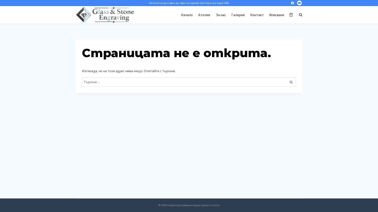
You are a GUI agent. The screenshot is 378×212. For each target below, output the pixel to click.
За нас (221, 15)
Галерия (238, 15)
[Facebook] (292, 3)
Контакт (257, 15)
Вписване (276, 15)
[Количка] (291, 15)
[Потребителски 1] (299, 3)
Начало (187, 15)
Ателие (204, 15)
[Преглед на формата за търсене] (298, 15)
